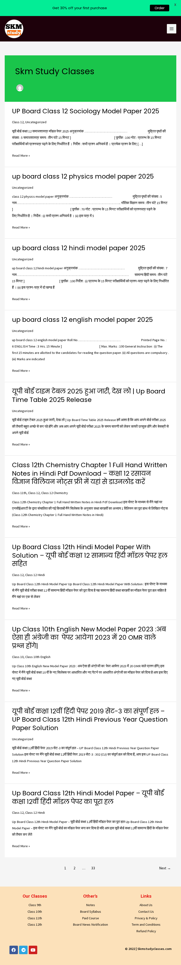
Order (160, 7)
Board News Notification (90, 924)
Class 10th (35, 911)
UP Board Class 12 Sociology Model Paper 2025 (85, 111)
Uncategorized (35, 122)
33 (93, 868)
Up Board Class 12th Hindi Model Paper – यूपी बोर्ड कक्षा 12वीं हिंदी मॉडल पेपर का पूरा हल (88, 797)
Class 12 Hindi (35, 575)
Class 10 (18, 657)
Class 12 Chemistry (54, 493)
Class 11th (19, 493)
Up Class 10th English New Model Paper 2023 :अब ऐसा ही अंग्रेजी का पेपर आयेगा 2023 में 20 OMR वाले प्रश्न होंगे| (89, 637)
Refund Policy (146, 931)
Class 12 (18, 122)
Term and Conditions (146, 924)
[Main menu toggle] (171, 28)
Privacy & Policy (146, 918)
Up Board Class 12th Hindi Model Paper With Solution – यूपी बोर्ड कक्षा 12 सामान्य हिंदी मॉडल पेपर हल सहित (89, 555)
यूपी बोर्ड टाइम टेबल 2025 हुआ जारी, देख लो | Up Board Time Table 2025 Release (88, 395)
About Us (146, 905)
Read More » (21, 155)
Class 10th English (37, 657)
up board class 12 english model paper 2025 (82, 319)
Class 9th (35, 905)
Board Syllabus (90, 911)
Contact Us (146, 911)
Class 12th (35, 924)
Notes (90, 905)
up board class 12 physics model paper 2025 (83, 176)
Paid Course (90, 918)
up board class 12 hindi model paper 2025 (78, 248)
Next (165, 868)
